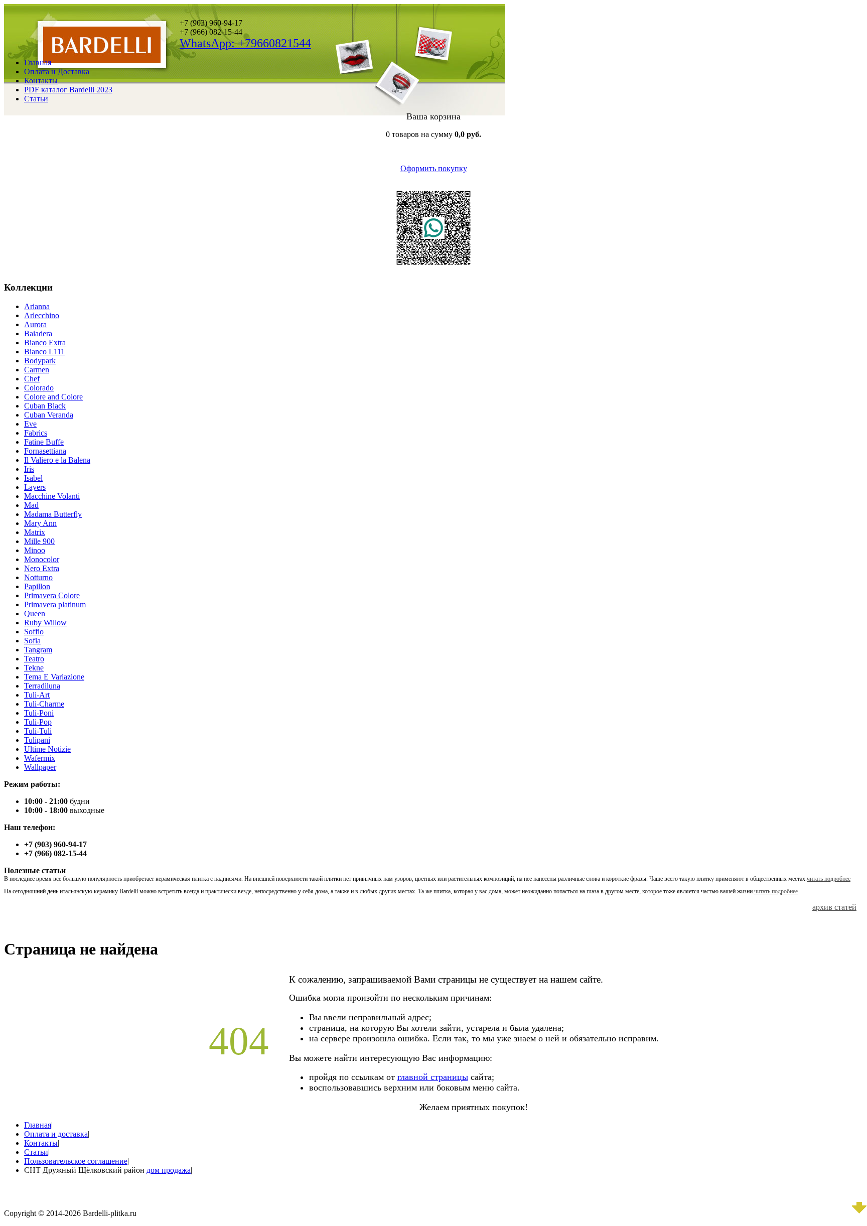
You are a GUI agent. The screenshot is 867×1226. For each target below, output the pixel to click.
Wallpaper (40, 767)
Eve (30, 424)
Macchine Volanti (52, 496)
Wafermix (39, 758)
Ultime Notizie (47, 749)
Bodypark (40, 360)
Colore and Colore (53, 396)
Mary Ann (40, 523)
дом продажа (169, 1170)
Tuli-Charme (44, 704)
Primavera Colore (52, 595)
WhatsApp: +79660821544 (245, 43)
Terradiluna (42, 686)
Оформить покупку (433, 168)
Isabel (33, 478)
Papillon (37, 586)
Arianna (37, 306)
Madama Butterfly (53, 514)
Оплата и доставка (56, 1134)
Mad (31, 505)
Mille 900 (39, 541)
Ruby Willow (45, 622)
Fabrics (35, 433)
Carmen (36, 369)
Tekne (34, 667)
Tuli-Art (37, 695)
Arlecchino (41, 315)
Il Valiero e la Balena (57, 460)
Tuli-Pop (38, 722)
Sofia (32, 640)
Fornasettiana (45, 451)
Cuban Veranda (48, 415)
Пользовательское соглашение (75, 1161)
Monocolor (41, 559)
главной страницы (432, 1077)
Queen (34, 613)
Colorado (39, 387)
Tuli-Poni (39, 713)
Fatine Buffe (44, 442)
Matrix (34, 532)
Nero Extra (41, 568)
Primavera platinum (55, 604)
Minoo (34, 550)
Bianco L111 (44, 351)
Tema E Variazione (54, 676)
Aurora (35, 324)
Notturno (38, 577)
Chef (32, 378)
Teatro (34, 658)
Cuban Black (45, 405)
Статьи (36, 98)
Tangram (38, 649)
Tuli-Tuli (38, 731)
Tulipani (37, 740)
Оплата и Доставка (56, 71)
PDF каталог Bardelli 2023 (68, 89)
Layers (35, 487)
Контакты (41, 80)
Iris (29, 469)
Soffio (34, 631)
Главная (37, 62)
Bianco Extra (45, 342)
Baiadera (38, 333)
